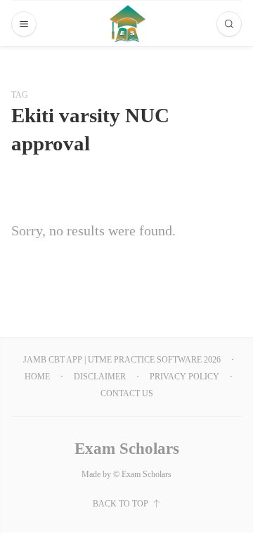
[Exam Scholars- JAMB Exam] (127, 23)
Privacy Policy (184, 376)
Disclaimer (100, 376)
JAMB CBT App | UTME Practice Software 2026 (122, 360)
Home (37, 376)
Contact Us (126, 393)
